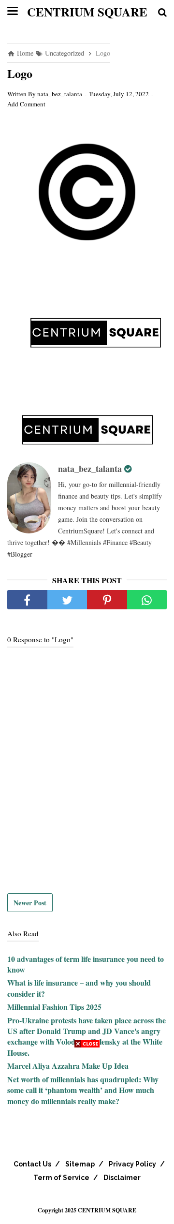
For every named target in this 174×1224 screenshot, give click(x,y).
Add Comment (26, 104)
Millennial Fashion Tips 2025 (54, 1006)
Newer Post (30, 903)
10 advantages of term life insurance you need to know (85, 964)
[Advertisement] (87, 1137)
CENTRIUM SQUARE (87, 12)
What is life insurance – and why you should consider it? (79, 988)
